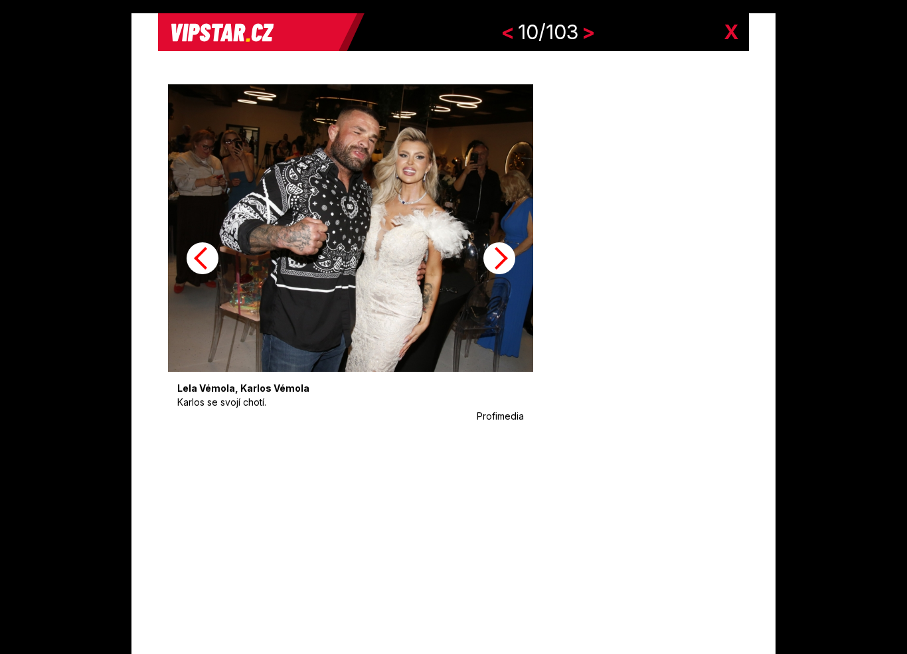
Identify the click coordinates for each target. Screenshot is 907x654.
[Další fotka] (499, 258)
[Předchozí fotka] (202, 258)
